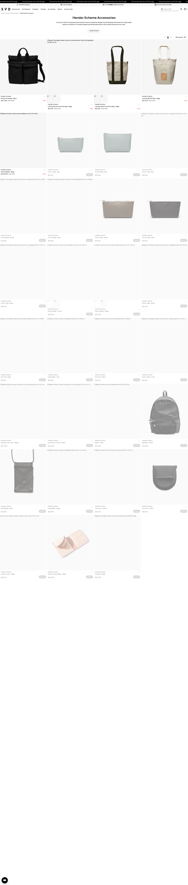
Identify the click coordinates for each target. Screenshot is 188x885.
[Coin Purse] (117, 477)
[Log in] (181, 9)
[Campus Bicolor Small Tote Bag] (70, 67)
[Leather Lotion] (23, 542)
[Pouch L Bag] (164, 140)
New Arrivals (16, 9)
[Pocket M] (117, 345)
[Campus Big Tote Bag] (164, 67)
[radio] (164, 37)
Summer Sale (68, 9)
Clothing (43, 9)
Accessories (51, 9)
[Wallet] (117, 411)
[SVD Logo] (5, 9)
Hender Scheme (14, 13)
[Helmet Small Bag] (23, 67)
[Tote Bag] (117, 542)
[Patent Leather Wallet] (70, 542)
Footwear (35, 9)
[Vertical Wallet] (23, 140)
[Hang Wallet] (70, 345)
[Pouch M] (23, 345)
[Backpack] (164, 411)
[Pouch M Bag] (117, 140)
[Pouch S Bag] (70, 140)
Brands (60, 9)
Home (2, 13)
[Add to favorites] (44, 97)
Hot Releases (26, 9)
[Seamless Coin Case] (23, 411)
